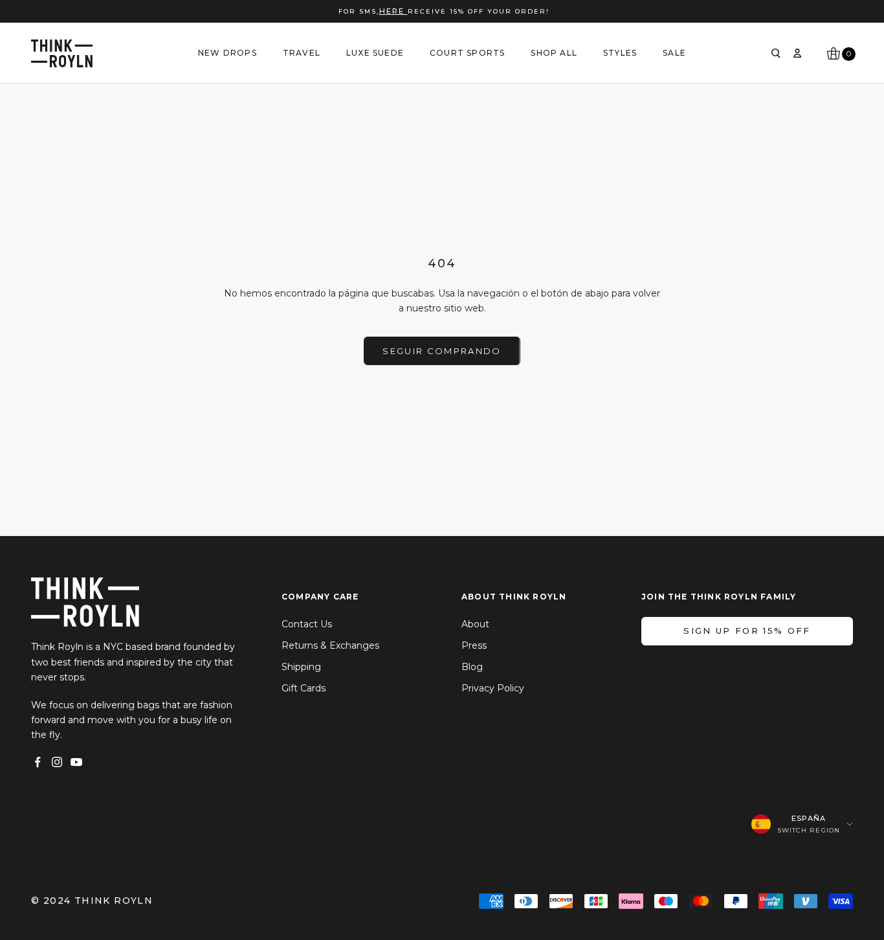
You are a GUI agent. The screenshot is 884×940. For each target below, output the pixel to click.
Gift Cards (304, 688)
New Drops (227, 53)
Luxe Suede (375, 53)
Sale (674, 53)
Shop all (554, 53)
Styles (620, 53)
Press (474, 645)
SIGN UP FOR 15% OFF (746, 630)
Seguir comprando (441, 351)
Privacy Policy (492, 688)
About (475, 624)
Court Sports (467, 53)
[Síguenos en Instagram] (56, 761)
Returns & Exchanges (330, 645)
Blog (472, 667)
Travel (301, 53)
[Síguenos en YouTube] (76, 761)
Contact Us (307, 624)
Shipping (301, 667)
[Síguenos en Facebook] (37, 761)
